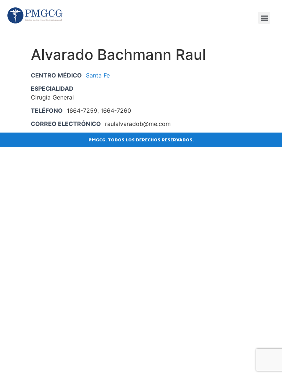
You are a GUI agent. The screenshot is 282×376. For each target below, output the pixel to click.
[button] (264, 18)
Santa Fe (98, 75)
